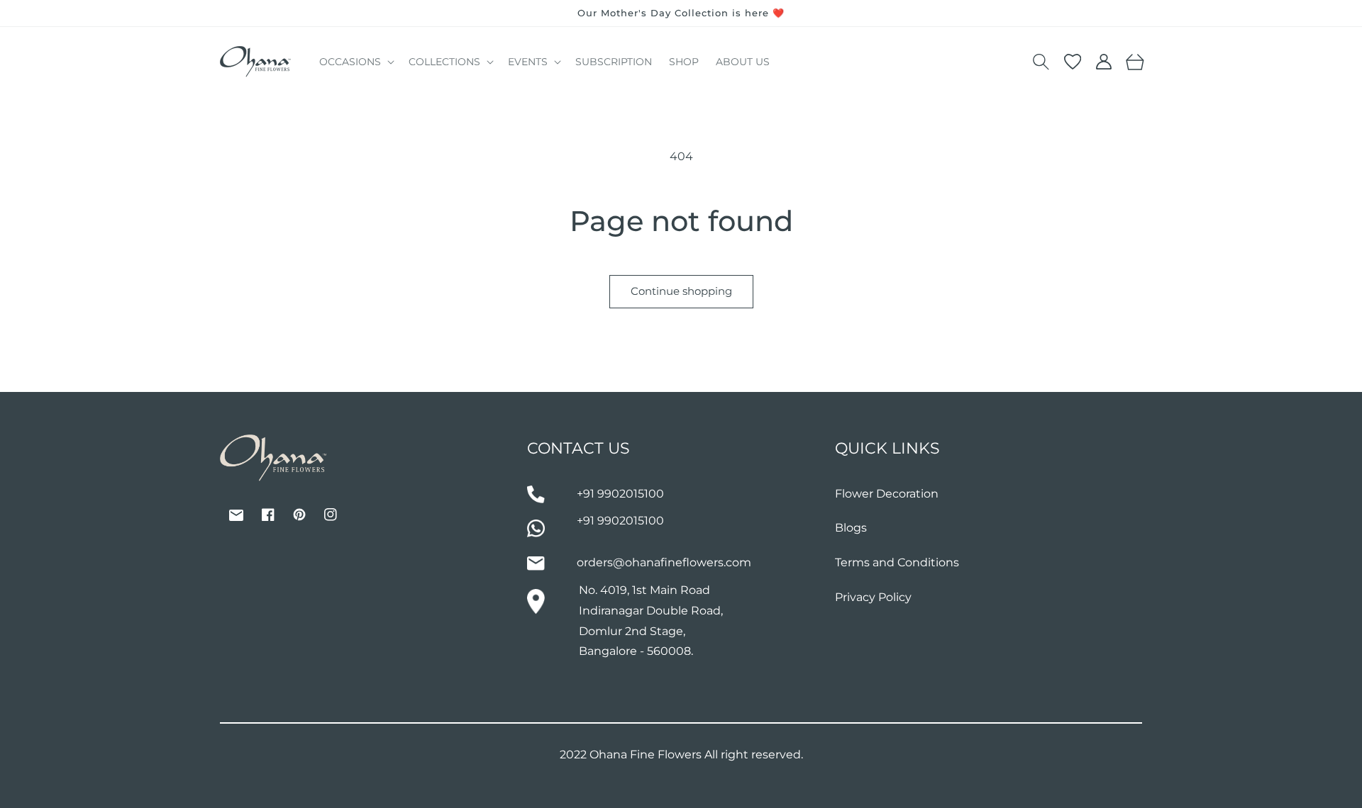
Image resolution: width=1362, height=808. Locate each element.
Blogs (851, 527)
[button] (355, 62)
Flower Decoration (887, 493)
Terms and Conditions (897, 562)
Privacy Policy (873, 597)
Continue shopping (681, 291)
